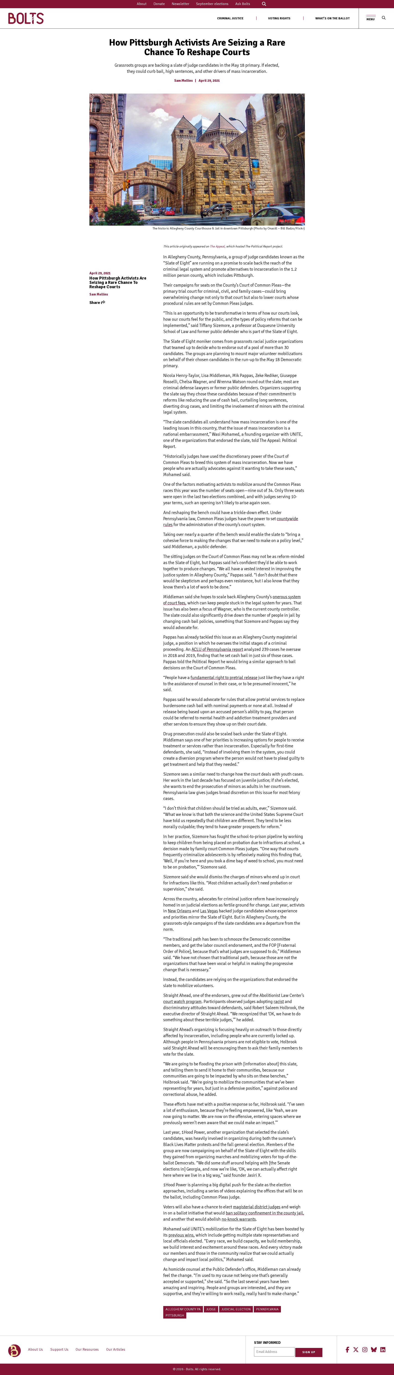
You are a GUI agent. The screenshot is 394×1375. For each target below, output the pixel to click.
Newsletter (180, 4)
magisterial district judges (256, 1207)
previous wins (181, 1235)
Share (95, 302)
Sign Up (308, 1352)
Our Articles (115, 1349)
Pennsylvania (267, 1309)
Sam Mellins (183, 81)
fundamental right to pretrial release (224, 677)
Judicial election (236, 1309)
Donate (159, 4)
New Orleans (179, 911)
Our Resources (87, 1349)
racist (279, 1001)
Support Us (59, 1349)
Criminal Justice (230, 18)
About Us (35, 1349)
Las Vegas (209, 911)
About (142, 4)
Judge (211, 1309)
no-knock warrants (239, 1219)
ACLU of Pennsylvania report (217, 649)
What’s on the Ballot (332, 18)
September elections (212, 4)
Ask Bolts (242, 4)
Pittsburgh (175, 1315)
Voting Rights (279, 18)
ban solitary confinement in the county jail (264, 1213)
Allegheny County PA (183, 1309)
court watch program (182, 1001)
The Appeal (217, 246)
